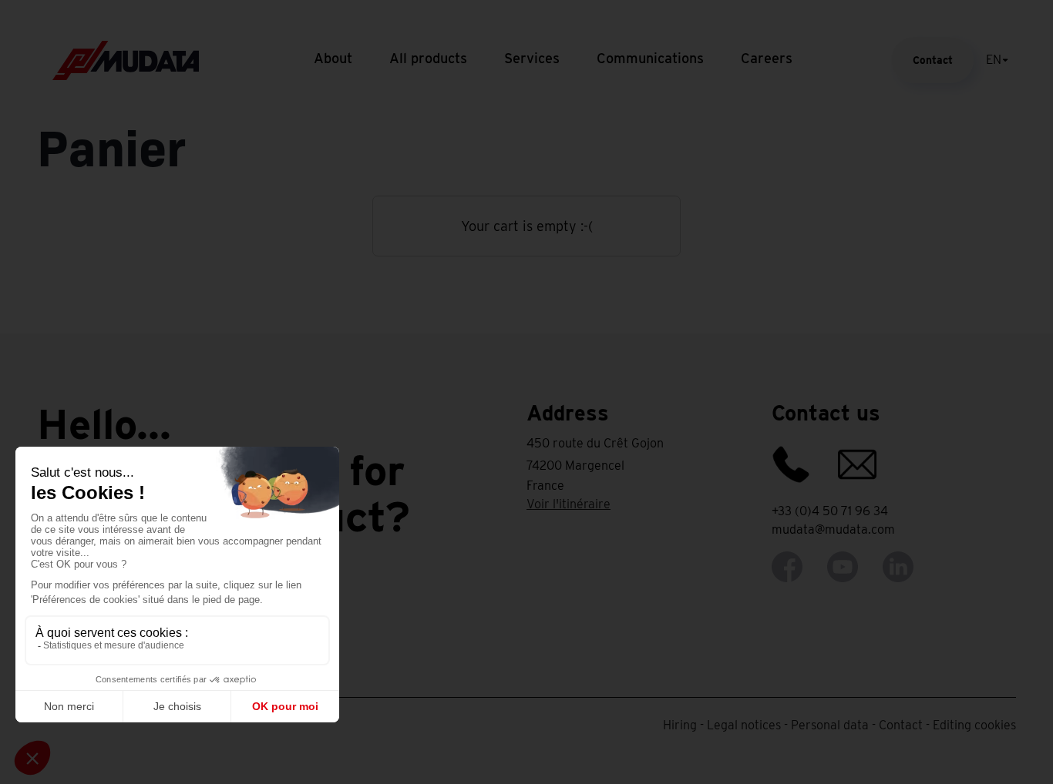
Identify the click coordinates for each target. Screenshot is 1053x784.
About (333, 58)
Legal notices (744, 725)
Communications (650, 58)
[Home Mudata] (125, 59)
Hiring (680, 725)
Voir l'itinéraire (568, 504)
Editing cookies (974, 725)
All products (428, 58)
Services (532, 58)
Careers (766, 58)
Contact (933, 60)
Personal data (830, 725)
